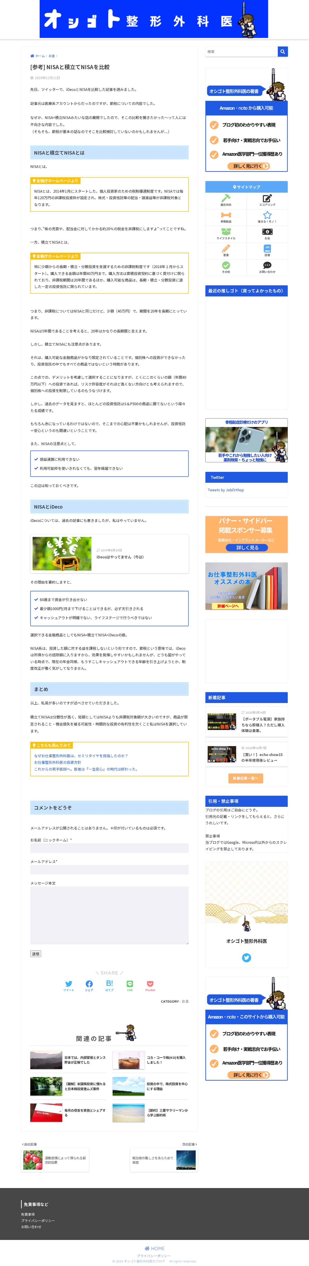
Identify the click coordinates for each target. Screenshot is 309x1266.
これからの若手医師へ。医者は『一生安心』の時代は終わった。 (86, 769)
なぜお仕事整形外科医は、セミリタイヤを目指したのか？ (81, 755)
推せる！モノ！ (267, 221)
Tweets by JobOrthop (226, 489)
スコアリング (267, 204)
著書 (226, 255)
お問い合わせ (267, 272)
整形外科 (226, 204)
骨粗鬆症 (226, 221)
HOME (157, 1248)
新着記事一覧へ (245, 778)
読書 (267, 255)
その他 (226, 272)
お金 (185, 1001)
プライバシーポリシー (38, 1220)
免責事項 (28, 1214)
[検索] (283, 51)
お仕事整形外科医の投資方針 (57, 762)
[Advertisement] (246, 651)
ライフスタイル (225, 238)
